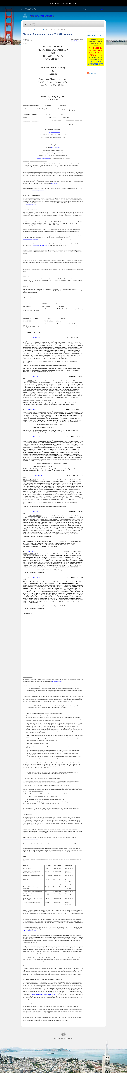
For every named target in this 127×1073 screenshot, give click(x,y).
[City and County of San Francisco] (30, 9)
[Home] (25, 17)
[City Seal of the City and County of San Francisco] (63, 1035)
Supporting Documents (76, 41)
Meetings (25, 29)
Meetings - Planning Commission (37, 29)
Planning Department (42, 16)
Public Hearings (33, 24)
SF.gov (75, 3)
